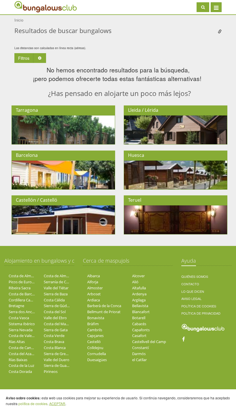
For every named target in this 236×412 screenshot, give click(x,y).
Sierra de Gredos (58, 353)
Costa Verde (54, 335)
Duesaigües (97, 359)
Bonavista (95, 317)
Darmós (139, 353)
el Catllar (139, 359)
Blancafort (141, 311)
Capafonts (141, 329)
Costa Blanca (55, 347)
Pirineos (51, 371)
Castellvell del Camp (149, 341)
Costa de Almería (23, 275)
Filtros (23, 58)
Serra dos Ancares (24, 311)
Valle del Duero (56, 359)
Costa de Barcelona (25, 294)
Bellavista (140, 305)
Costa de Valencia (24, 335)
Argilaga (139, 300)
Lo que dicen (192, 291)
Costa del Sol (55, 311)
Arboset (94, 294)
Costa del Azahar (23, 353)
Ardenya (139, 294)
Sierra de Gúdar (57, 305)
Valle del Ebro (55, 317)
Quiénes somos (194, 276)
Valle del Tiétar (56, 287)
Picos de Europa (22, 281)
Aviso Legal (191, 298)
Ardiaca (93, 300)
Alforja (92, 281)
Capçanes (95, 335)
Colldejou (95, 347)
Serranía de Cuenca (60, 281)
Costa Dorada (20, 371)
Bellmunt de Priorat (104, 311)
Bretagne (16, 305)
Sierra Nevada (21, 329)
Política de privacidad (200, 313)
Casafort (139, 335)
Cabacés (139, 323)
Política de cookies (198, 306)
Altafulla (139, 287)
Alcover (138, 275)
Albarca (93, 275)
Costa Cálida (54, 300)
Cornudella (96, 353)
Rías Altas (17, 341)
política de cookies (32, 403)
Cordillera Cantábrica (26, 300)
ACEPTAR (57, 403)
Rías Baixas (18, 359)
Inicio (18, 20)
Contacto (190, 284)
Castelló (94, 341)
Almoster (95, 287)
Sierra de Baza (56, 294)
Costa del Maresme (60, 323)
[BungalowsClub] (28, 6)
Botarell (138, 317)
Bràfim (93, 323)
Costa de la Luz (21, 365)
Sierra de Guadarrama (62, 365)
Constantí (140, 347)
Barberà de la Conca (104, 305)
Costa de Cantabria (25, 347)
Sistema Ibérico (22, 323)
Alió (135, 281)
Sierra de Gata (56, 329)
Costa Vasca (19, 317)
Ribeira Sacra (20, 287)
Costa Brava (54, 341)
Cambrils (94, 329)
